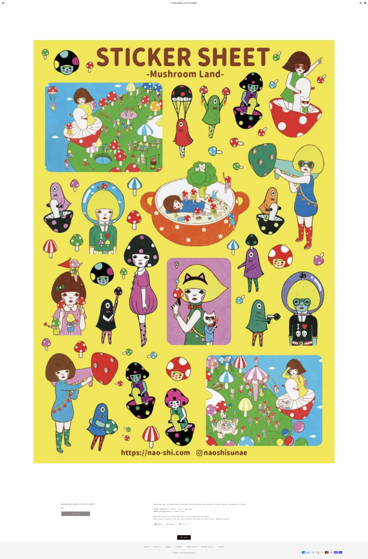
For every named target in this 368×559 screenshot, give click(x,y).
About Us (157, 547)
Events (168, 547)
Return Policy (207, 547)
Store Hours (192, 547)
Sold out (76, 514)
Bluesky (221, 547)
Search (146, 547)
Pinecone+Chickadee (184, 3)
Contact (179, 547)
